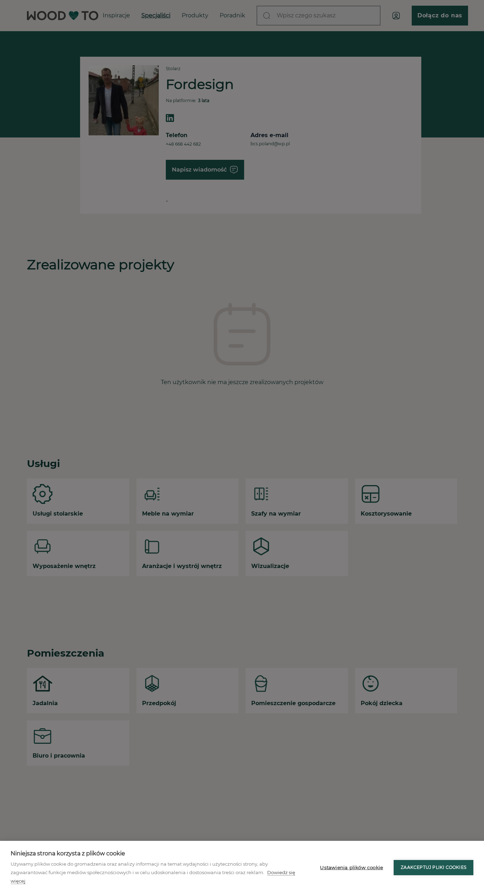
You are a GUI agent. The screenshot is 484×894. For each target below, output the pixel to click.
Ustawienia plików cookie (351, 867)
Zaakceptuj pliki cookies (433, 867)
